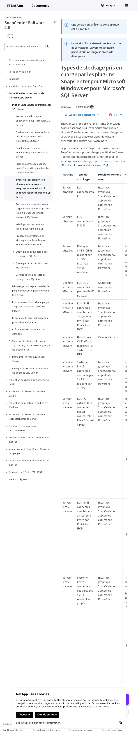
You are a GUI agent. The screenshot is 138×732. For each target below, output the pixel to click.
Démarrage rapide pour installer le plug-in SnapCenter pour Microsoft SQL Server (30, 291)
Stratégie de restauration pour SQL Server (32, 265)
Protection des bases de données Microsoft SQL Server (27, 95)
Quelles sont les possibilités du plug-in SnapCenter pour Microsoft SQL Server (33, 136)
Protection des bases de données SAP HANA (29, 382)
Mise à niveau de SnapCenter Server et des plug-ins (29, 451)
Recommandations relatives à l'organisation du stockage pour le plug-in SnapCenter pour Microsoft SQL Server (33, 211)
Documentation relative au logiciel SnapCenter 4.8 (27, 62)
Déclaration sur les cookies (81, 730)
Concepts (14, 78)
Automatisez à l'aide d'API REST (25, 472)
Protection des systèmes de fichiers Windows (28, 405)
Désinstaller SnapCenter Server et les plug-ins (29, 462)
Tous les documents (13, 17)
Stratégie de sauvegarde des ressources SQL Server (32, 254)
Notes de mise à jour (20, 71)
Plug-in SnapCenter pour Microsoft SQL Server (31, 107)
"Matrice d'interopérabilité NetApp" (83, 165)
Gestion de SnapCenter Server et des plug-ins (29, 439)
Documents (40, 5)
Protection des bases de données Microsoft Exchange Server (27, 416)
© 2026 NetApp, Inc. (11, 724)
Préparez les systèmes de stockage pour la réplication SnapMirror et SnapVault (31, 240)
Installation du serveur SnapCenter (27, 86)
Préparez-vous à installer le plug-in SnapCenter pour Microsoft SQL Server (30, 306)
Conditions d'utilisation (13, 730)
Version (10, 35)
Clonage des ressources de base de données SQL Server (30, 370)
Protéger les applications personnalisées (22, 428)
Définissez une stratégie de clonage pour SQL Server (31, 277)
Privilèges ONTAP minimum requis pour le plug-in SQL (30, 226)
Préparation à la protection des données (29, 331)
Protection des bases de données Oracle (27, 393)
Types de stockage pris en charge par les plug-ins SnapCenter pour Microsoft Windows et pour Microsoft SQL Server (33, 188)
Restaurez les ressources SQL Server (28, 359)
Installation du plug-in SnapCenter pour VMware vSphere (30, 320)
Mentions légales (18, 479)
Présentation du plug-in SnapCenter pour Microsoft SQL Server (33, 121)
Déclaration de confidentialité (46, 730)
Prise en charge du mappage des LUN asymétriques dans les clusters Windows (32, 168)
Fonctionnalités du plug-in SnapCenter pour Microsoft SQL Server (33, 152)
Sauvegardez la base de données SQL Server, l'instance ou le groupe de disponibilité (31, 345)
